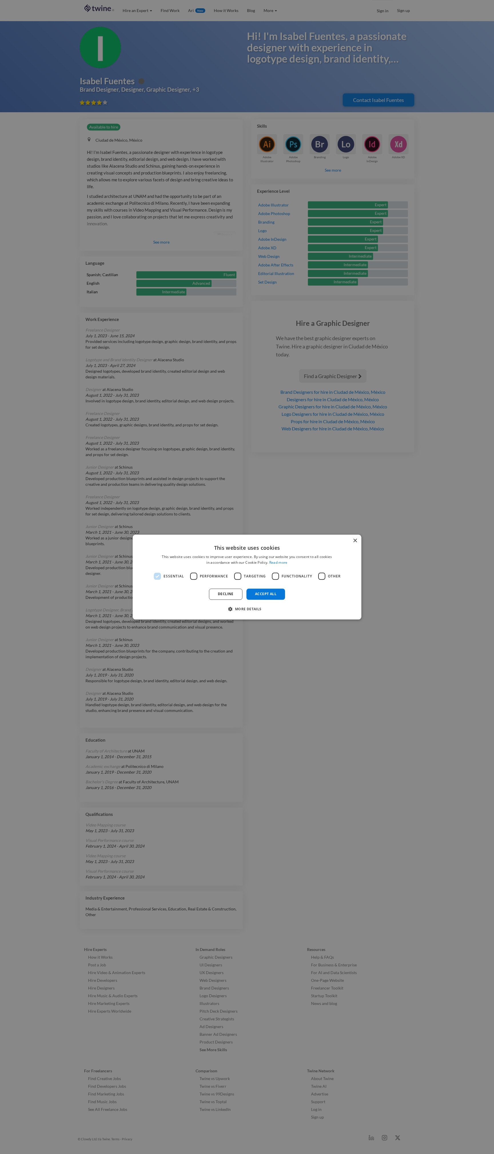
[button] (246, 608)
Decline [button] (226, 594)
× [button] (355, 541)
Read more (278, 562)
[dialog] (247, 577)
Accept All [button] (265, 594)
